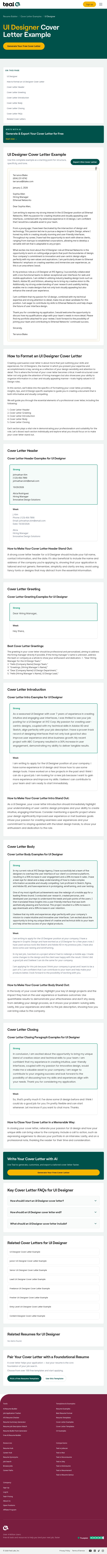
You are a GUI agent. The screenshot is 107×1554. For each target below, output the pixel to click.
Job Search (7, 1461)
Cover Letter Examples (31, 16)
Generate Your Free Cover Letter (23, 46)
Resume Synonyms (10, 1457)
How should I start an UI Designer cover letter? (37, 1200)
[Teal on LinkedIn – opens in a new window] (95, 1551)
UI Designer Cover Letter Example (25, 1251)
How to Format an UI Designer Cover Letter (25, 81)
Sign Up (6, 1487)
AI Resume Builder (10, 1409)
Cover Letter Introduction (18, 97)
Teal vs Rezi (60, 1452)
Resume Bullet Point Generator (15, 1431)
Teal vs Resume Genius (65, 1475)
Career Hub (7, 1452)
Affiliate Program (9, 1510)
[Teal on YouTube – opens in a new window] (90, 1551)
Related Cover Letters (16, 119)
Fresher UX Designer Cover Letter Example (29, 1297)
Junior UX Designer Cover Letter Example (28, 1261)
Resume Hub (8, 1448)
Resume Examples (63, 1409)
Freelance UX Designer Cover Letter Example (30, 1288)
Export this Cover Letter (85, 162)
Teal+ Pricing (8, 1496)
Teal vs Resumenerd (64, 1470)
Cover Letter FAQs (14, 113)
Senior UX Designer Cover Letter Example (28, 1270)
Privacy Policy (65, 1550)
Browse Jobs (8, 1466)
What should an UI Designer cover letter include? (38, 1223)
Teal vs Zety (60, 1461)
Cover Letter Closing (16, 108)
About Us (6, 1501)
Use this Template (54, 1378)
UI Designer (12, 76)
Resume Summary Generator (14, 1422)
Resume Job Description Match (15, 1426)
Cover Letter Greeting (16, 92)
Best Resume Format (64, 1413)
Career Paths (8, 1470)
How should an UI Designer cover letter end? (35, 1212)
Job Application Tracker (12, 1413)
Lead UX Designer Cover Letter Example (27, 1279)
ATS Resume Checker (11, 1417)
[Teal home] (11, 4)
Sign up (89, 4)
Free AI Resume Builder (12, 1435)
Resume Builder (10, 16)
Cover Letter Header (15, 87)
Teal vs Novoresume (64, 1457)
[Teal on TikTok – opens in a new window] (99, 1551)
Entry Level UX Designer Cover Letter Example (30, 1306)
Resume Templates (63, 1417)
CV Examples (61, 1431)
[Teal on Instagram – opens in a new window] (103, 1551)
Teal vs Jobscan (62, 1448)
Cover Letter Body (14, 103)
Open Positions (9, 1505)
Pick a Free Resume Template (24, 1378)
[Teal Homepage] (6, 1528)
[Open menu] (101, 4)
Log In (5, 1492)
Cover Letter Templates (65, 1426)
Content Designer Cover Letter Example (27, 1316)
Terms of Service (78, 1550)
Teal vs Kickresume (63, 1466)
